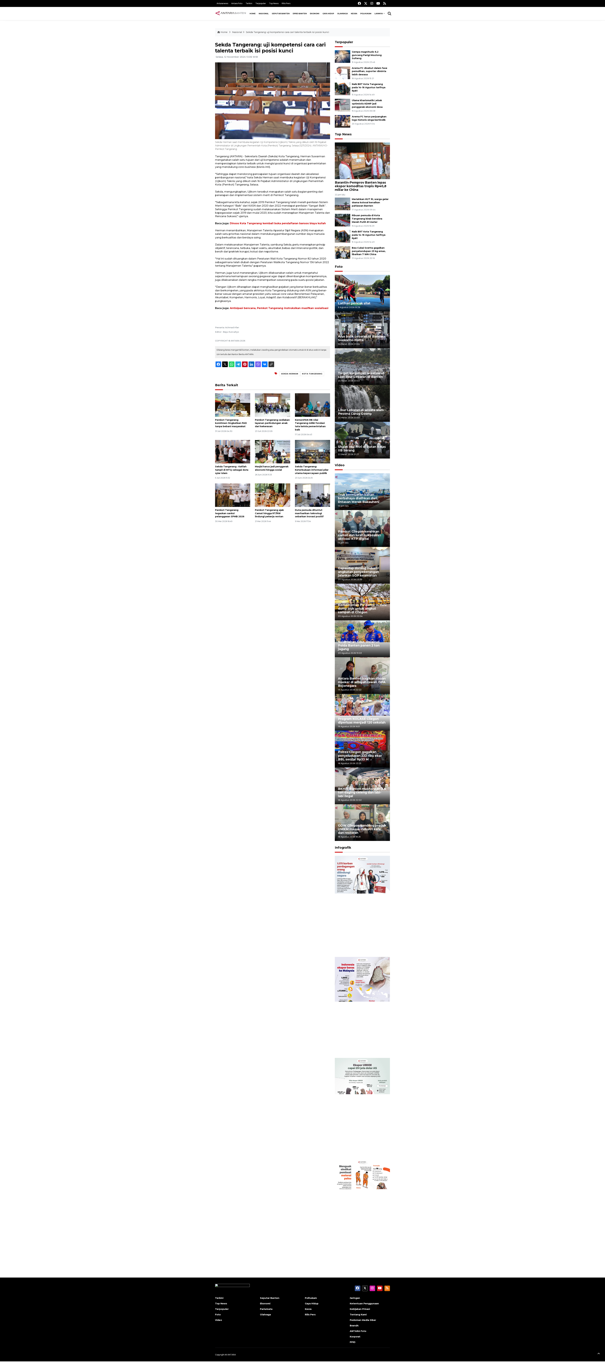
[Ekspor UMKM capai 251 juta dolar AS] (362, 1108)
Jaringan (355, 1298)
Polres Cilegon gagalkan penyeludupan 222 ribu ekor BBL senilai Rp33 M (360, 755)
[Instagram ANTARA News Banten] (371, 3)
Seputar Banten (281, 13)
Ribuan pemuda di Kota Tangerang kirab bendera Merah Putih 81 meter (367, 218)
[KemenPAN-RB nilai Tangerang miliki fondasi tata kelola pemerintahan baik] (312, 404)
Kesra (354, 13)
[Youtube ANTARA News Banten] (378, 3)
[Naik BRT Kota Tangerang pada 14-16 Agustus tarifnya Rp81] (342, 88)
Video (340, 465)
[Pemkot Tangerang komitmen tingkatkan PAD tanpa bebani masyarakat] (232, 404)
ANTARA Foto (358, 1331)
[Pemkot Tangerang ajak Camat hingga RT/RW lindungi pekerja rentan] (272, 494)
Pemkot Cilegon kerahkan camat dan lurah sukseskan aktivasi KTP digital (359, 535)
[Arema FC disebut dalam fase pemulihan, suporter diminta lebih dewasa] (342, 72)
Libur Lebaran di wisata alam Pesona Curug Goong (361, 412)
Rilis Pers (286, 3)
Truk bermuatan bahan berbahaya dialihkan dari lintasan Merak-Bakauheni (358, 498)
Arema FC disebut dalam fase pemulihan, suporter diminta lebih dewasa (369, 71)
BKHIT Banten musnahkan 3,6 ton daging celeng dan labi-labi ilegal (362, 792)
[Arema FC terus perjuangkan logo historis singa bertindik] (342, 121)
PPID (352, 1342)
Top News (274, 3)
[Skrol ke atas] (599, 1354)
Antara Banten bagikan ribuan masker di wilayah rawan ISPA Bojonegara (362, 682)
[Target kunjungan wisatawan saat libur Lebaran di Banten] (362, 366)
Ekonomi (314, 13)
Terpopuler (260, 3)
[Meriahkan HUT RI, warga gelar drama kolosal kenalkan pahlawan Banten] (342, 203)
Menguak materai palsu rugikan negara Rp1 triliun (358, 1250)
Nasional (264, 13)
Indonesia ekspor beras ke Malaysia (359, 1048)
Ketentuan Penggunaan (364, 1303)
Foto (339, 266)
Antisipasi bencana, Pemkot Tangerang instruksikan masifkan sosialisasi (279, 308)
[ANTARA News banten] (231, 13)
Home (253, 13)
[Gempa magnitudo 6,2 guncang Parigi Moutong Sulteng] (342, 56)
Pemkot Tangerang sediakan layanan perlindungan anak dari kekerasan (272, 423)
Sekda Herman (289, 374)
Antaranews (222, 3)
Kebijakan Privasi (360, 1309)
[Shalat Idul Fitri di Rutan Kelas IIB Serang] (362, 440)
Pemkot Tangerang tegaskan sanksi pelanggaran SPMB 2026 (229, 513)
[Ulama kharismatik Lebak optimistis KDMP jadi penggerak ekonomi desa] (342, 104)
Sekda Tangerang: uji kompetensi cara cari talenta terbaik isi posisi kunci (287, 32)
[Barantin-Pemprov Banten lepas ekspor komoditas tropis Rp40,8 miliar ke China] (362, 160)
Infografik (343, 847)
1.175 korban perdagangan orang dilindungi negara (358, 947)
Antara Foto (236, 3)
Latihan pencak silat (354, 303)
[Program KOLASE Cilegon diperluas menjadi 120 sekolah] (362, 712)
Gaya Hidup (328, 13)
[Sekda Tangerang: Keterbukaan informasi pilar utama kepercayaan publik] (312, 451)
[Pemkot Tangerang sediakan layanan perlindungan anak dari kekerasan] (272, 404)
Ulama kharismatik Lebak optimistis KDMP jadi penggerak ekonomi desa (367, 103)
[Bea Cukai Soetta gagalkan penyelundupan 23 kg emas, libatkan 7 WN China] (342, 252)
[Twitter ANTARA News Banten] (365, 3)
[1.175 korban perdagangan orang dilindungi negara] (362, 906)
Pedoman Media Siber (363, 1320)
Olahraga (342, 13)
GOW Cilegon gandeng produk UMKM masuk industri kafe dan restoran (362, 829)
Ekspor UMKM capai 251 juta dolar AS (360, 1149)
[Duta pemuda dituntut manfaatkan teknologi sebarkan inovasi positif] (312, 494)
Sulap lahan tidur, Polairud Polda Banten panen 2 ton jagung (359, 645)
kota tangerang (312, 374)
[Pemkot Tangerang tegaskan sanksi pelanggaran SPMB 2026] (232, 494)
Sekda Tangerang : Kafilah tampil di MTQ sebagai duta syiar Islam (231, 470)
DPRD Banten (300, 13)
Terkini (249, 3)
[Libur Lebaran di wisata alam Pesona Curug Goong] (362, 403)
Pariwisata (266, 1309)
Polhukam (365, 13)
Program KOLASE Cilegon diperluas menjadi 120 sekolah (362, 720)
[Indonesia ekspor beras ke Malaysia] (362, 1007)
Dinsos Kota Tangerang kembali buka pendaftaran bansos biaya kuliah (278, 223)
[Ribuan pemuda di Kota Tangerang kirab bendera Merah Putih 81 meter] (342, 219)
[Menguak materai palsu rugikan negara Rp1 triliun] (362, 1209)
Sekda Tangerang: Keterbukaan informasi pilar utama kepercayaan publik (311, 470)
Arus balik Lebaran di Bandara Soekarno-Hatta (361, 338)
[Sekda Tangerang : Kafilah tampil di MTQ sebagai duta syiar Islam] (232, 451)
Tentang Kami (358, 1314)
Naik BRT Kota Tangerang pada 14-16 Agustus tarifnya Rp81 (368, 87)
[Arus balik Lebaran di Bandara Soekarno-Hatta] (362, 329)
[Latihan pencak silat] (362, 292)
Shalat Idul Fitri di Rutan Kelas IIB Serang (362, 448)
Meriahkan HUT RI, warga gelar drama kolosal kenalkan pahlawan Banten (370, 202)
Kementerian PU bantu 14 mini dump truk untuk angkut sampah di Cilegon (362, 608)
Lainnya (379, 13)
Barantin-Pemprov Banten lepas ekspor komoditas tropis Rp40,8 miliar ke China (360, 186)
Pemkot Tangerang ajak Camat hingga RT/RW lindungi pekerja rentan (269, 513)
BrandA (354, 1325)
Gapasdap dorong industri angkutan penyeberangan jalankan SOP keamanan (358, 571)
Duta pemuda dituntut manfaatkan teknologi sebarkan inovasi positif (309, 513)
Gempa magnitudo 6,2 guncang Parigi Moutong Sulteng (367, 55)
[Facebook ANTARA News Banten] (359, 3)
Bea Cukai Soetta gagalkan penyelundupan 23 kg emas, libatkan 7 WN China (369, 251)
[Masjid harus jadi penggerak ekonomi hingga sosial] (272, 451)
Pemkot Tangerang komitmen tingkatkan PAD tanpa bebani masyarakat (231, 423)
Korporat (355, 1336)
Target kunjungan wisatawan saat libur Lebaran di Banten (361, 375)
